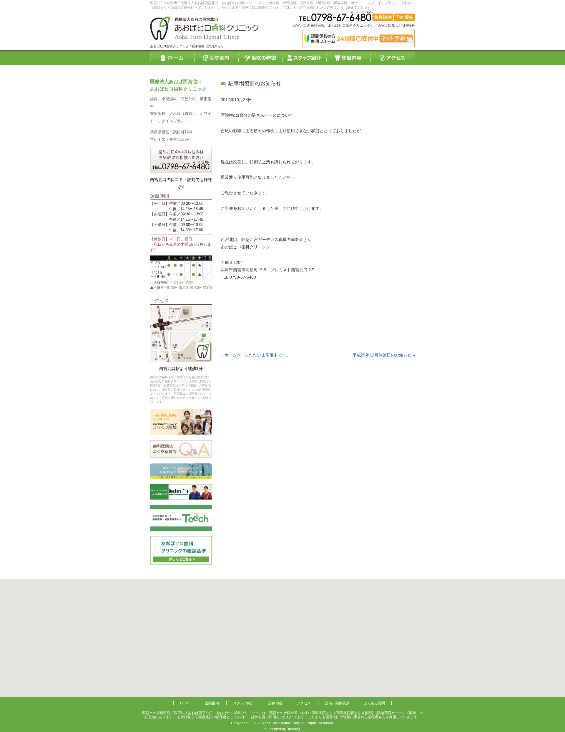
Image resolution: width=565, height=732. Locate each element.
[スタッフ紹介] (304, 58)
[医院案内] (216, 58)
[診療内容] (349, 58)
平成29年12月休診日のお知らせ (382, 355)
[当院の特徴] (260, 58)
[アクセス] (393, 58)
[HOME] (172, 58)
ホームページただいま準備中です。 (257, 355)
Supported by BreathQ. (282, 729)
